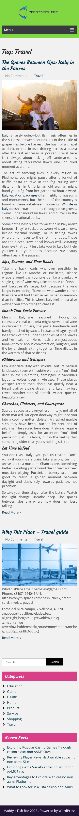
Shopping (14, 719)
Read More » (11, 512)
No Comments (16, 76)
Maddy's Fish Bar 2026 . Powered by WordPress (39, 811)
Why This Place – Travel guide (35, 532)
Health (12, 697)
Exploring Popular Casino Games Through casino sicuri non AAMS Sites (39, 749)
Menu (8, 30)
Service (12, 713)
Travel (38, 76)
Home (11, 702)
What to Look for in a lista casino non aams (40, 787)
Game (11, 691)
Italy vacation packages (19, 195)
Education (14, 686)
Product (13, 708)
